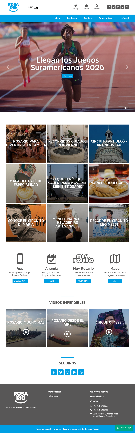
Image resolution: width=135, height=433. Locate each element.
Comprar (83, 281)
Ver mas (67, 76)
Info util (125, 18)
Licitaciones (53, 396)
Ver (52, 281)
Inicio (57, 18)
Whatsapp (125, 427)
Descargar (20, 281)
